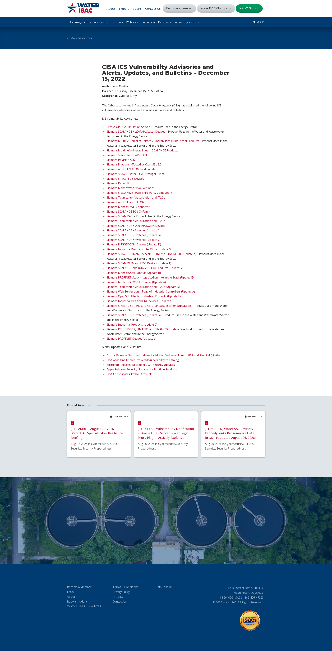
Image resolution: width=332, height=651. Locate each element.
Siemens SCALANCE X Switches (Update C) (133, 230)
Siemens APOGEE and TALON (125, 202)
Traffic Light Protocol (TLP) (84, 606)
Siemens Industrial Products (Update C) (132, 324)
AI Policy (118, 597)
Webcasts (132, 22)
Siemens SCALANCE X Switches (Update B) (134, 235)
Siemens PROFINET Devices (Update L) (131, 338)
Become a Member (79, 587)
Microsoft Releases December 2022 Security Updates (141, 365)
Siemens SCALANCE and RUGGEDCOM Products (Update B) (145, 268)
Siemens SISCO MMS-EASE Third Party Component (139, 193)
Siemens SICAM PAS (119, 216)
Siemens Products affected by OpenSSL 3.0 (134, 164)
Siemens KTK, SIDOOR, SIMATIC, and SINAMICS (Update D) (145, 329)
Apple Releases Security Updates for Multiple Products (142, 369)
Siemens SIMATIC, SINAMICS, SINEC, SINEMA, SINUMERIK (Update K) (151, 254)
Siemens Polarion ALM (121, 160)
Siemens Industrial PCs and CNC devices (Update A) (139, 301)
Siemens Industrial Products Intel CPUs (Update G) (139, 249)
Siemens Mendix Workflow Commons (131, 188)
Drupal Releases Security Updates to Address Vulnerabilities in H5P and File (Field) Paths (163, 355)
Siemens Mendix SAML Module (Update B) (134, 273)
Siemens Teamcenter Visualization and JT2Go (136, 197)
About (71, 597)
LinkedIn (167, 587)
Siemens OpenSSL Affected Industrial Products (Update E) (144, 296)
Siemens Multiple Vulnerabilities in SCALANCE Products (142, 150)
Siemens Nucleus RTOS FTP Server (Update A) (136, 282)
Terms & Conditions (125, 587)
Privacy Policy (121, 592)
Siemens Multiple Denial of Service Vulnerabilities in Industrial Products (153, 141)
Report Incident (77, 601)
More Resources (81, 38)
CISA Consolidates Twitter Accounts (130, 374)
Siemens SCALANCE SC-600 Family (128, 211)
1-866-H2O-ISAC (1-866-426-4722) (241, 597)
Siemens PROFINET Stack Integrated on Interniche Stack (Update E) (150, 277)
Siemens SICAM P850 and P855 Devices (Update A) (139, 263)
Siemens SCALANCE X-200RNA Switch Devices (136, 131)
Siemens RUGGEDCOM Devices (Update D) (134, 244)
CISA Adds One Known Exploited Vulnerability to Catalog (143, 360)
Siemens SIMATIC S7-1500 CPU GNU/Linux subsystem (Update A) (149, 306)
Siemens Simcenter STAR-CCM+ (127, 155)
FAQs (70, 592)
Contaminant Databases (156, 22)
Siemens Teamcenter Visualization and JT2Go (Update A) (143, 287)
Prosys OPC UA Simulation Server (128, 127)
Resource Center (103, 22)
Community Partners (186, 22)
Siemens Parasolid (118, 183)
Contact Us (120, 601)
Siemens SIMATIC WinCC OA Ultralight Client (135, 174)
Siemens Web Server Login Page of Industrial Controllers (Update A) (151, 291)
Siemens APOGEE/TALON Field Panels (131, 169)
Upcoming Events (80, 22)
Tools (120, 22)
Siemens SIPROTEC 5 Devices (125, 179)
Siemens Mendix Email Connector (128, 207)
